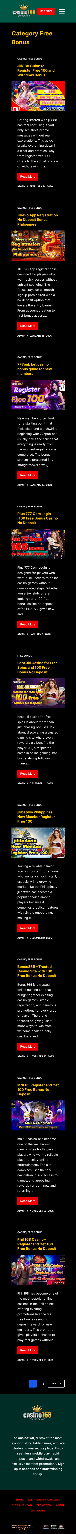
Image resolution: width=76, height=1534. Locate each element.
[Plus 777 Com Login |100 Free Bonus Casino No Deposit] (38, 544)
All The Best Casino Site (44, 1499)
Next (54, 1383)
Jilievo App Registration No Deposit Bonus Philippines (37, 219)
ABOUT (60, 1505)
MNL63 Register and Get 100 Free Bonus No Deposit (38, 1089)
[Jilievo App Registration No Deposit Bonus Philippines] (38, 245)
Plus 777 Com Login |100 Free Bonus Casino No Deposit (37, 518)
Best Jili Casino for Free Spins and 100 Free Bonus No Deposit (37, 667)
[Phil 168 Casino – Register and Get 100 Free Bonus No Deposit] (38, 1270)
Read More (29, 178)
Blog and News (22, 1505)
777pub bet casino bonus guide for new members (34, 369)
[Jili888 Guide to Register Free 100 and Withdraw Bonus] (38, 96)
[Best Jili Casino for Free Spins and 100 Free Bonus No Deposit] (38, 693)
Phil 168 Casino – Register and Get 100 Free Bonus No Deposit (36, 1244)
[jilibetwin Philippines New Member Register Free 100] (38, 843)
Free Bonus (35, 58)
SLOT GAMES (38, 1510)
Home (19, 1499)
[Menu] (62, 11)
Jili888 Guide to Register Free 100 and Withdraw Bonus (36, 70)
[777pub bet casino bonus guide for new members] (38, 395)
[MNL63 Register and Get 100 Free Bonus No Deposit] (38, 1115)
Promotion (44, 1505)
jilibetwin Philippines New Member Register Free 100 (36, 816)
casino (21, 58)
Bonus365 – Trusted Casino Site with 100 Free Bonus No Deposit (36, 971)
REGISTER (46, 11)
